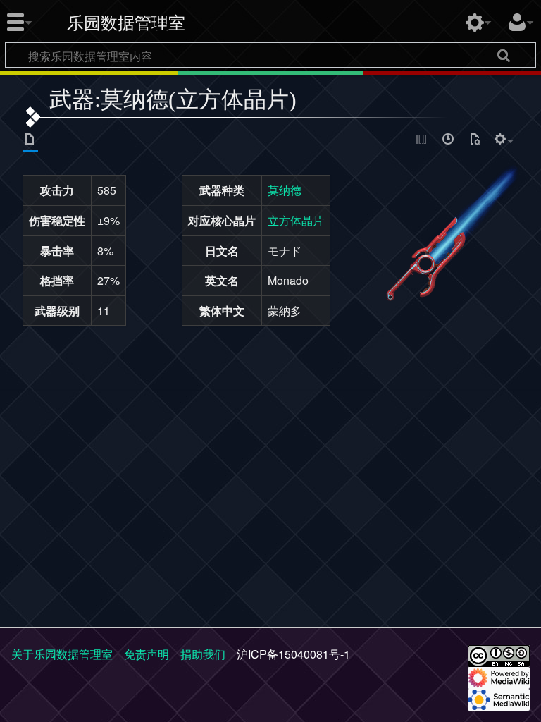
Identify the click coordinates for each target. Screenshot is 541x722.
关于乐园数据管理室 (62, 654)
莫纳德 (284, 190)
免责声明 (146, 654)
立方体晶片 (296, 220)
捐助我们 (202, 654)
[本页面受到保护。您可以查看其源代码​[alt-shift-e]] (422, 141)
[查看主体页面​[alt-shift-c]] (30, 141)
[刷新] (475, 141)
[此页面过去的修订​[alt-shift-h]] (448, 141)
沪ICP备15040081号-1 (293, 654)
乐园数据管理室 (126, 23)
